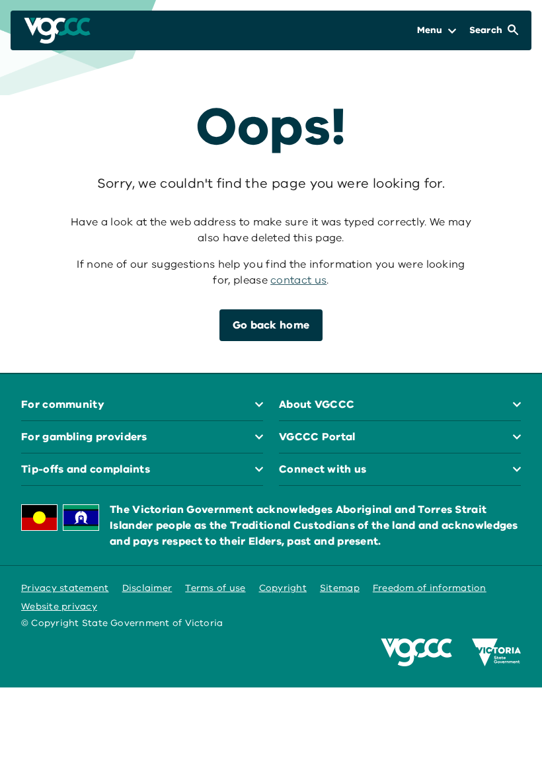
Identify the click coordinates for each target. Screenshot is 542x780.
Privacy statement (65, 588)
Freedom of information (429, 588)
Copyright (283, 588)
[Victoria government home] (496, 652)
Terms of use (215, 588)
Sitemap (340, 588)
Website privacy (59, 606)
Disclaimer (147, 588)
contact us (298, 280)
